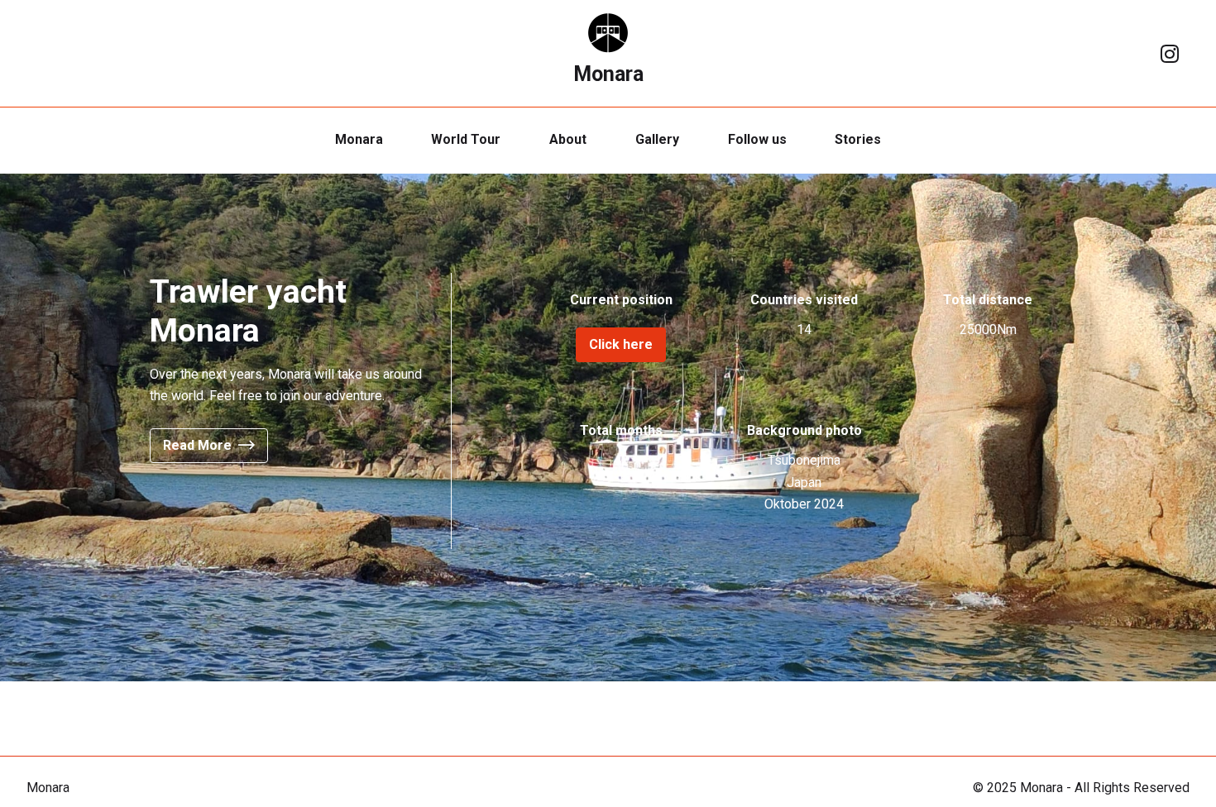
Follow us (757, 139)
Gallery (657, 139)
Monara (608, 74)
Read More (197, 445)
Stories (858, 139)
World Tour (465, 139)
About (567, 139)
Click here (621, 344)
